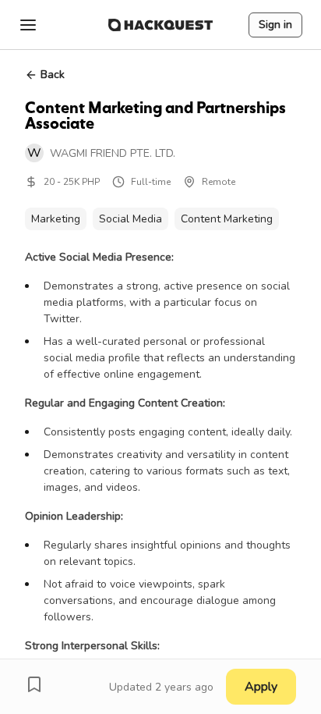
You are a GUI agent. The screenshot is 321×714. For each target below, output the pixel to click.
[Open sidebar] (28, 25)
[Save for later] (34, 684)
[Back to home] (160, 25)
